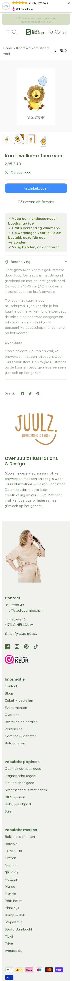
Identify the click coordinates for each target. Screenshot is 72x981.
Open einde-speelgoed (23, 768)
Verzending (14, 729)
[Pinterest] (26, 646)
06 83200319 (14, 605)
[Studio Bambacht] (35, 32)
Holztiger (12, 879)
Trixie (9, 943)
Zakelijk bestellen (19, 700)
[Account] (48, 32)
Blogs (9, 693)
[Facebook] (7, 646)
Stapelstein (13, 922)
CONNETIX (13, 851)
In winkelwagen (36, 188)
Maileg (10, 886)
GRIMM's (12, 872)
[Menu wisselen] (7, 32)
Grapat (10, 858)
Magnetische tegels (20, 776)
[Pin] (38, 393)
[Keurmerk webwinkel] (36, 660)
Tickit (9, 936)
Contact (11, 686)
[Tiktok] (35, 646)
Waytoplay (13, 950)
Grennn (11, 865)
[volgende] (65, 19)
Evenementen (16, 708)
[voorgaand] (7, 19)
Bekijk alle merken (20, 836)
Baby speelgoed (18, 804)
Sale (8, 811)
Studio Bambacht (18, 929)
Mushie (10, 894)
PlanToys (12, 908)
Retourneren (15, 743)
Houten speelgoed (19, 783)
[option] (36, 96)
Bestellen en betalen (21, 722)
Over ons (12, 714)
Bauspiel (11, 844)
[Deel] (22, 393)
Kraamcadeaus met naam (26, 790)
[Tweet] (30, 393)
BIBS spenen (15, 797)
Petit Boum (13, 901)
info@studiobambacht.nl (24, 610)
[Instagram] (17, 646)
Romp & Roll (15, 915)
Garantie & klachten (21, 736)
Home (8, 48)
